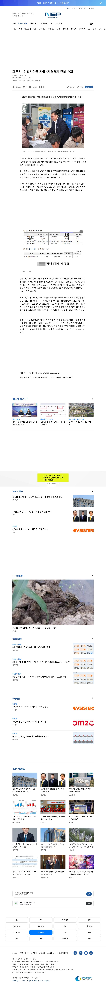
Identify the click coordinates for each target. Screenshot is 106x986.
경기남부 (17, 932)
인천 (89, 920)
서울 (16, 920)
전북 (16, 938)
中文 (85, 8)
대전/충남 (41, 926)
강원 (65, 932)
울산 (65, 926)
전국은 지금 (22, 23)
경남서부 (65, 938)
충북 (89, 932)
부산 (40, 920)
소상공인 (44, 23)
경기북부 (41, 932)
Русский (91, 8)
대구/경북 (65, 920)
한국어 (69, 8)
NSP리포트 (34, 23)
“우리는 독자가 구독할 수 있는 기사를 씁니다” (53, 3)
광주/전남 (17, 926)
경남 (40, 938)
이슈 (51, 23)
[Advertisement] (53, 49)
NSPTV (59, 23)
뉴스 (14, 23)
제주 (89, 938)
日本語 (80, 8)
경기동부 (89, 926)
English (74, 8)
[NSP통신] (53, 15)
